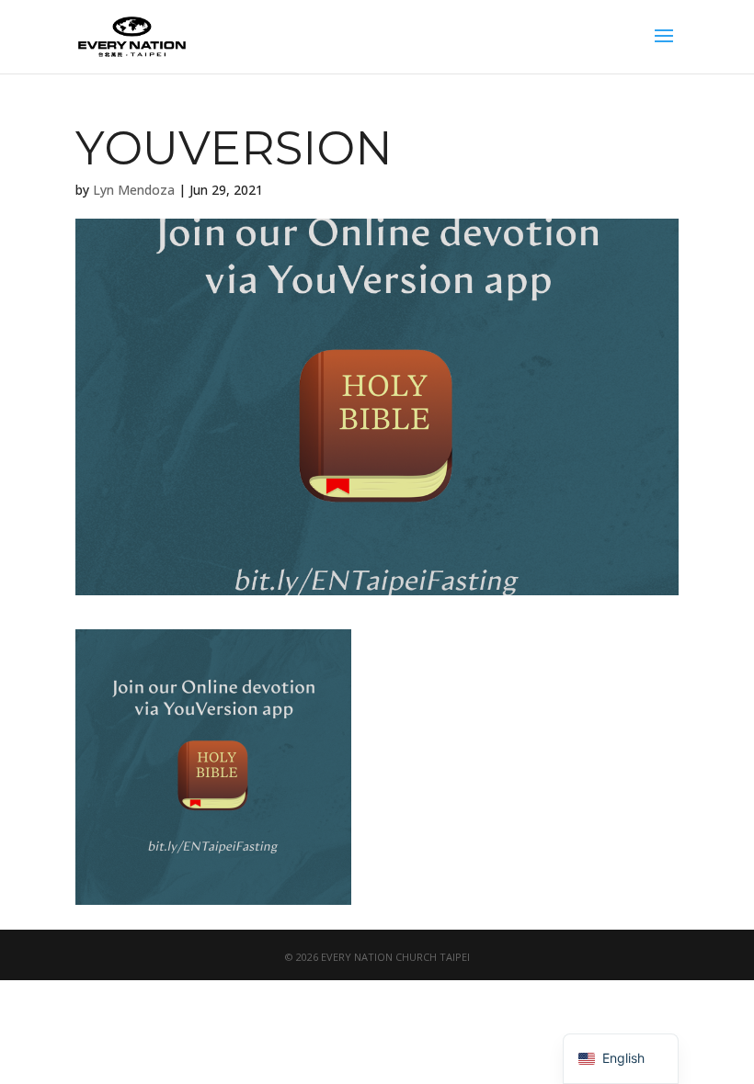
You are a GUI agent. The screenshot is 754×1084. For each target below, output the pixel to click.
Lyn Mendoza (134, 189)
